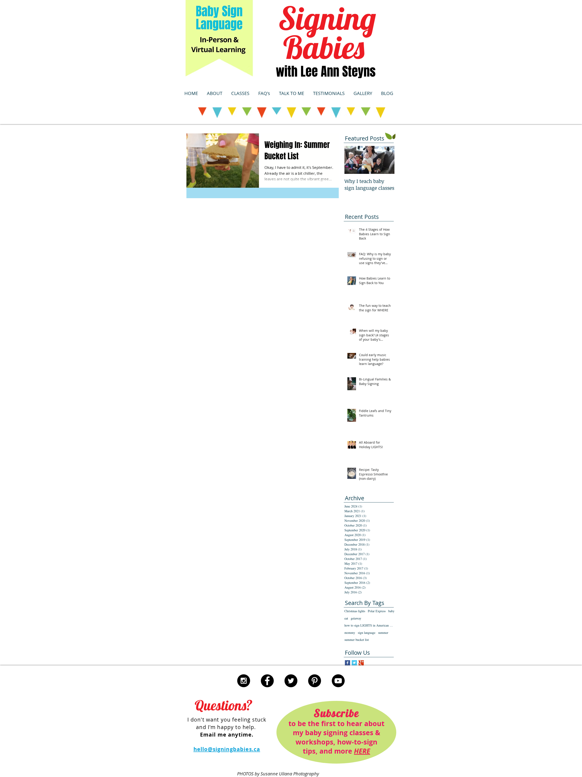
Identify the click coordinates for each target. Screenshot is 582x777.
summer (383, 632)
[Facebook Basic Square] (347, 662)
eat (346, 618)
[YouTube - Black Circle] (338, 680)
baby (391, 611)
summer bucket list (356, 639)
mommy (349, 632)
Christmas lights (354, 611)
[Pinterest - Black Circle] (314, 680)
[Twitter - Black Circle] (290, 680)
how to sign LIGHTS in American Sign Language (369, 625)
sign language (366, 632)
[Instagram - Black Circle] (243, 680)
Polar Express (377, 611)
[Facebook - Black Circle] (267, 680)
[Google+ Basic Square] (361, 662)
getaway (356, 618)
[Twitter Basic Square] (354, 662)
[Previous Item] (352, 159)
